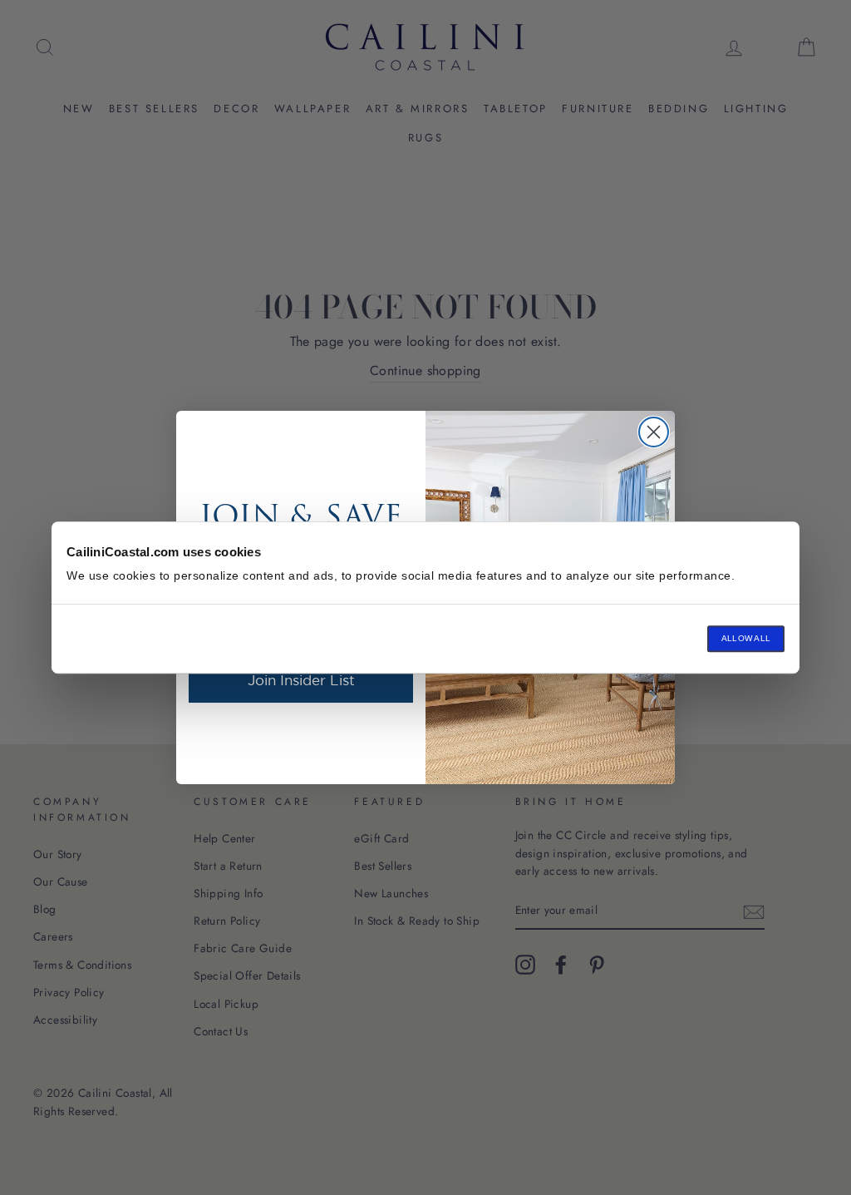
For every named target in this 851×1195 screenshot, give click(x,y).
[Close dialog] (653, 432)
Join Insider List (301, 680)
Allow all (745, 638)
